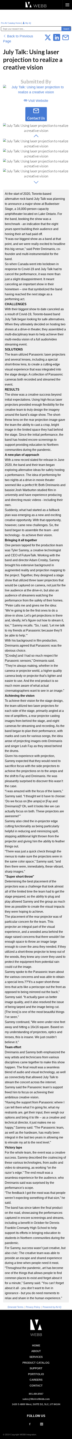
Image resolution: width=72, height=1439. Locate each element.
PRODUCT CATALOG (36, 1362)
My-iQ (28, 23)
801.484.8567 (36, 1394)
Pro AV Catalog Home (11, 23)
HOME (36, 1345)
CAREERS (36, 1379)
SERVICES (36, 1356)
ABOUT (36, 1351)
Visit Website (37, 101)
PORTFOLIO (36, 1374)
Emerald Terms (15, 1307)
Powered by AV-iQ (52, 1307)
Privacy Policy (33, 1307)
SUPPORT (36, 1368)
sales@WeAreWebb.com (36, 1399)
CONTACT (36, 1385)
